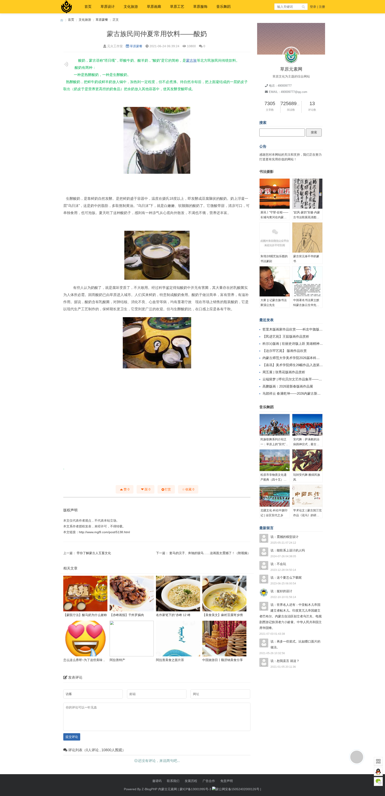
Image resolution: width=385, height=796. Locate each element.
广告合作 (209, 781)
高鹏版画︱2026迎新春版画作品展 (287, 386)
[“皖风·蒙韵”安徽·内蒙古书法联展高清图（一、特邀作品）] (307, 194)
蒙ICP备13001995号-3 (195, 789)
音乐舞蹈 (223, 6)
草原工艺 (177, 6)
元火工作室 (115, 46)
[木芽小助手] (356, 757)
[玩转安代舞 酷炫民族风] (307, 460)
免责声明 (226, 781)
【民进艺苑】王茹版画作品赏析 (285, 336)
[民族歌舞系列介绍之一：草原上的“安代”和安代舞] (275, 425)
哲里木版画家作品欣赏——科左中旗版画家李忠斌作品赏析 (305, 329)
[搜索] (303, 6)
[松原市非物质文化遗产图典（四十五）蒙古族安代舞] (275, 460)
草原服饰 (200, 6)
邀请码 (157, 781)
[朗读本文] (66, 64)
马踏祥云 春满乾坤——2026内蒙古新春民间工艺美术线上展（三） (311, 393)
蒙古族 (191, 60)
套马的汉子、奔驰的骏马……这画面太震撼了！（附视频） (209, 553)
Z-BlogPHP (149, 789)
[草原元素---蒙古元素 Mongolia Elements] (61, 19)
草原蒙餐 (102, 19)
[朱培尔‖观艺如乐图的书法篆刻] (275, 237)
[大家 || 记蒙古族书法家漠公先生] (275, 281)
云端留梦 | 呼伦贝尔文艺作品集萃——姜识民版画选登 (302, 379)
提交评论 (72, 737)
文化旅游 (131, 6)
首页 (88, 6)
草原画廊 (154, 6)
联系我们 (173, 781)
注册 (322, 6)
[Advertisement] (156, 404)
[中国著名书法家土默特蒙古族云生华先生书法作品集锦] (307, 281)
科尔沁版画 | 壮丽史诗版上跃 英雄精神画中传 (296, 343)
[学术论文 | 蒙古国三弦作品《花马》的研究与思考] (307, 496)
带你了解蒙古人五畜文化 (94, 553)
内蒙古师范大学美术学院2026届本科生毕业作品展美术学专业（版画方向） (317, 358)
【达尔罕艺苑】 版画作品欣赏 (284, 351)
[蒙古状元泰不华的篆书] (307, 237)
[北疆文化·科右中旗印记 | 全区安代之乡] (275, 496)
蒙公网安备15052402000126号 (237, 789)
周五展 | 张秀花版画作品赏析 (283, 372)
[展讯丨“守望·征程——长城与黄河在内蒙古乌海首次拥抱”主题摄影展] (275, 194)
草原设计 (107, 6)
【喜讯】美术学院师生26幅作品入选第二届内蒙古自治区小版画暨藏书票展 (317, 365)
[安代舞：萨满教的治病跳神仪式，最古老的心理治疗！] (307, 425)
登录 (313, 6)
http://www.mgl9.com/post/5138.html (104, 532)
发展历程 (191, 781)
